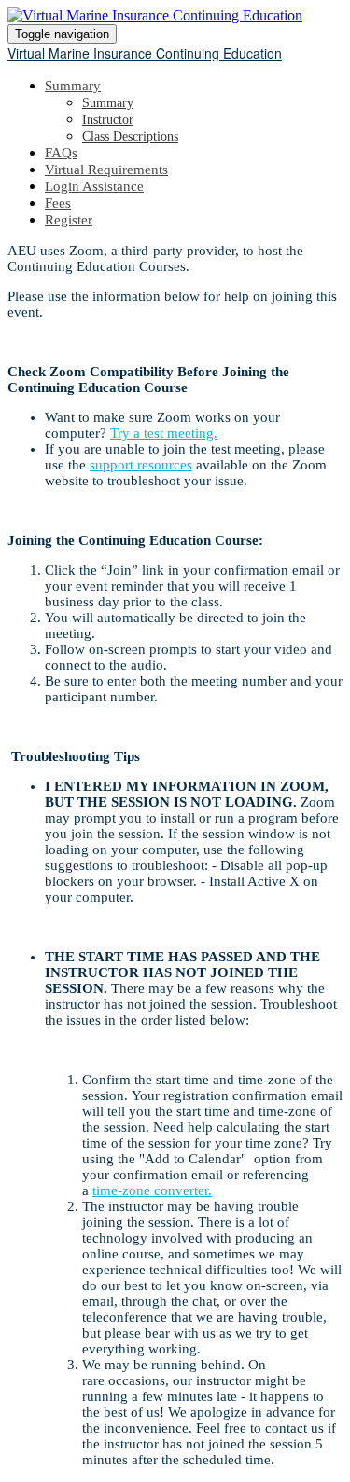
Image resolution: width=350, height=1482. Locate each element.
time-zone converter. (152, 1190)
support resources (141, 464)
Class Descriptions (130, 136)
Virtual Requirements (106, 169)
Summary (73, 85)
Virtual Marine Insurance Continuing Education (144, 53)
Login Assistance (94, 186)
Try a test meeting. (163, 433)
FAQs (61, 152)
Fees (58, 203)
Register (68, 219)
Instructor (107, 120)
